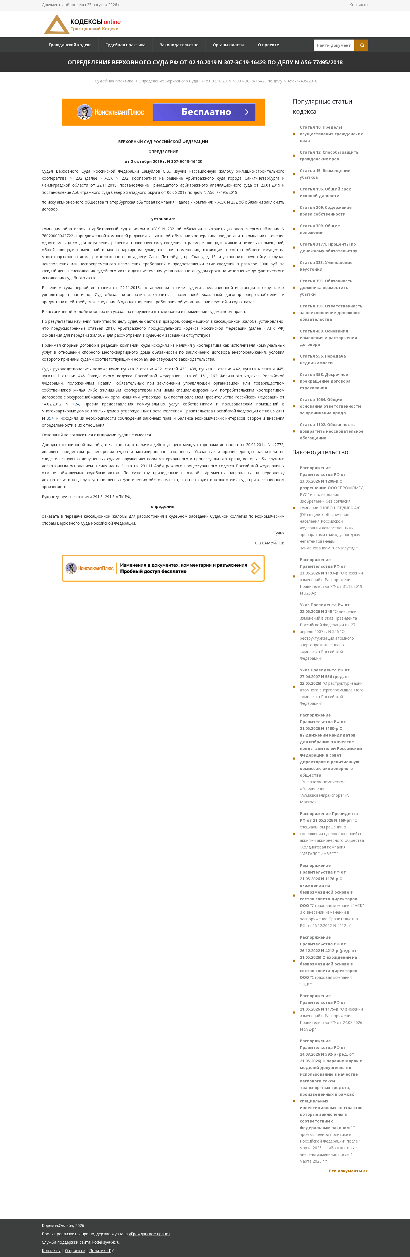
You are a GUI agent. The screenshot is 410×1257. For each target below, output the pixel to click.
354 (50, 418)
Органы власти (228, 44)
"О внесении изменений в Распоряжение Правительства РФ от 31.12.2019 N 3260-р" (331, 576)
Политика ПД (101, 1250)
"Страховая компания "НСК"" (328, 961)
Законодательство (179, 44)
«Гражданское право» (149, 1233)
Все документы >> (348, 1170)
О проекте (268, 44)
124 (76, 404)
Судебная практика (125, 44)
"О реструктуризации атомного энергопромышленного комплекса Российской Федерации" (332, 686)
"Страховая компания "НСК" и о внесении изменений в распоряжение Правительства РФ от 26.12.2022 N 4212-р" (332, 895)
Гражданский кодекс (70, 44)
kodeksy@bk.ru (105, 1242)
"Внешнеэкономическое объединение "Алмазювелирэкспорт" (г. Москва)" (331, 758)
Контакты (358, 4)
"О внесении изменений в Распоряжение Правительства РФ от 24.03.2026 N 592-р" (331, 1012)
